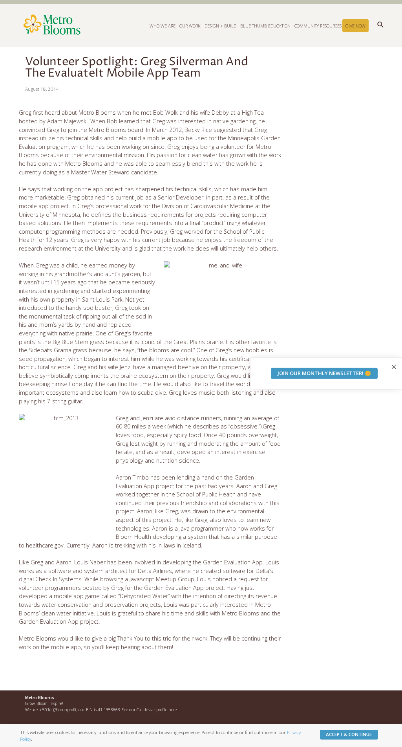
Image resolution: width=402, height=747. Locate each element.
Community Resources (318, 25)
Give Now (355, 25)
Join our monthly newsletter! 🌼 (324, 373)
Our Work (190, 25)
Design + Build (220, 25)
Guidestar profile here (157, 709)
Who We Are (162, 25)
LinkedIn (368, 701)
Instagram (351, 701)
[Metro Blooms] (119, 25)
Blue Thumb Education (265, 25)
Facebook (334, 701)
